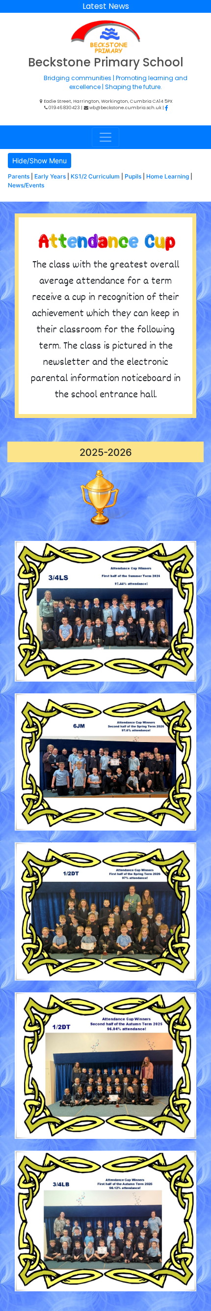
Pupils (133, 176)
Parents (18, 176)
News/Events (26, 185)
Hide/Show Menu (39, 160)
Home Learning (167, 176)
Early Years (50, 176)
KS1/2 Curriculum (95, 176)
